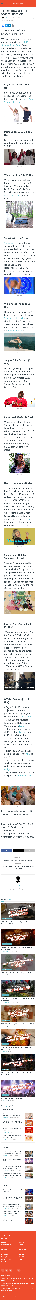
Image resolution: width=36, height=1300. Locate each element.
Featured (3, 1247)
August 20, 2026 (13, 951)
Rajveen (4, 1026)
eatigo (7, 769)
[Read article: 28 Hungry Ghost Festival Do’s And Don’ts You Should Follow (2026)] (18, 1062)
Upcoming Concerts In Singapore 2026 (13, 1098)
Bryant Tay (5, 951)
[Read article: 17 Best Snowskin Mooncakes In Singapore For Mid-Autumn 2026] (18, 962)
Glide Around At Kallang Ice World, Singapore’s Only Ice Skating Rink (12, 1174)
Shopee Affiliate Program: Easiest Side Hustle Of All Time (12, 1136)
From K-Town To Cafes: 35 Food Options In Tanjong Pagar (12, 1212)
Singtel (23, 726)
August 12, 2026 (11, 1026)
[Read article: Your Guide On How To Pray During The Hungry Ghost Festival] (18, 1037)
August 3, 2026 (12, 1100)
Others (21, 1244)
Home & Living (5, 1262)
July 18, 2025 (13, 1132)
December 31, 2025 (15, 1117)
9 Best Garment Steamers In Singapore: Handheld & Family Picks (12, 1205)
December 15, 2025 (15, 1125)
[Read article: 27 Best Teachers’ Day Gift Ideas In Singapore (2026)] (18, 1013)
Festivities (4, 1249)
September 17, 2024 (16, 1170)
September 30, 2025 (13, 1155)
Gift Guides (6, 1020)
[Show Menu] (2, 3)
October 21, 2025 (15, 1193)
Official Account (12, 195)
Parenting (21, 1247)
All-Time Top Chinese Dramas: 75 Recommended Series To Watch (12, 1152)
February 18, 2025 (15, 1223)
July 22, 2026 (13, 1201)
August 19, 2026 (14, 1002)
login (6, 1106)
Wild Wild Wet (24, 775)
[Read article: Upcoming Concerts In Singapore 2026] (18, 1088)
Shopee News (23, 1249)
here (29, 519)
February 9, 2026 (15, 1208)
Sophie (8, 18)
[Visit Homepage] (18, 3)
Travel (20, 1259)
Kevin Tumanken (6, 1077)
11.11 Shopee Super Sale (14, 44)
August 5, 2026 (15, 1077)
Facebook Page (15, 330)
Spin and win (10, 243)
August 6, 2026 (12, 1051)
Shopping (21, 1254)
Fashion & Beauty (6, 1244)
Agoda (22, 732)
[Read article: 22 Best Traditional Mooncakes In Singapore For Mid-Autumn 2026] (18, 937)
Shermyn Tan (6, 1002)
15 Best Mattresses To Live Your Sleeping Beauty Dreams (12, 1167)
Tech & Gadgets (23, 1257)
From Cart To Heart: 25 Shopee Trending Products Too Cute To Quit (13, 1122)
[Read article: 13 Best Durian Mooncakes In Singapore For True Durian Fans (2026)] (18, 911)
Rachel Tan (7, 1193)
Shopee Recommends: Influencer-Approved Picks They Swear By (12, 1114)
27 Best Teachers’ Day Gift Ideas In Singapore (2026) (17, 1024)
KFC (28, 753)
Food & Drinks (7, 918)
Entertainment (5, 1242)
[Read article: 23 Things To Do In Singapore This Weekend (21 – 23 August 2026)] (18, 988)
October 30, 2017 (17, 18)
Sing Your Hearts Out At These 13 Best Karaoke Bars (12, 1220)
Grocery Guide (5, 1257)
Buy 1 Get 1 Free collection (18, 100)
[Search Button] (34, 3)
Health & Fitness (6, 1259)
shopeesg (22, 1252)
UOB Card (26, 716)
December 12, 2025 (15, 1139)
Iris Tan (4, 926)
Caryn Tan (5, 1051)
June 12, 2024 (14, 1215)
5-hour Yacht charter (14, 318)
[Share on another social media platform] (29, 850)
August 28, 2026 (11, 926)
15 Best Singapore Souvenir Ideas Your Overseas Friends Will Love (12, 1198)
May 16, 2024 (13, 1177)
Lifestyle (5, 995)
